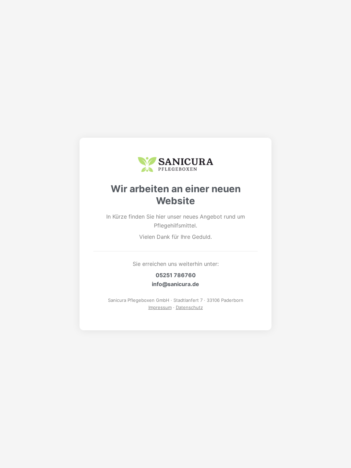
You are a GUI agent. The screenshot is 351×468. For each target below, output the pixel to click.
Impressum (160, 307)
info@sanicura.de (175, 284)
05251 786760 (176, 275)
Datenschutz (189, 307)
